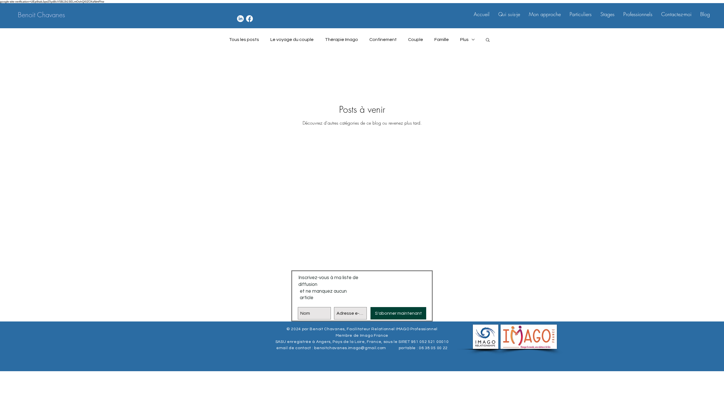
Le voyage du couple (292, 39)
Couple (415, 39)
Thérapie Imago (341, 39)
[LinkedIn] (240, 18)
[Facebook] (249, 18)
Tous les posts (244, 39)
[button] (487, 40)
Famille (441, 39)
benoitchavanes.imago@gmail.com (350, 348)
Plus (464, 39)
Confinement (383, 39)
